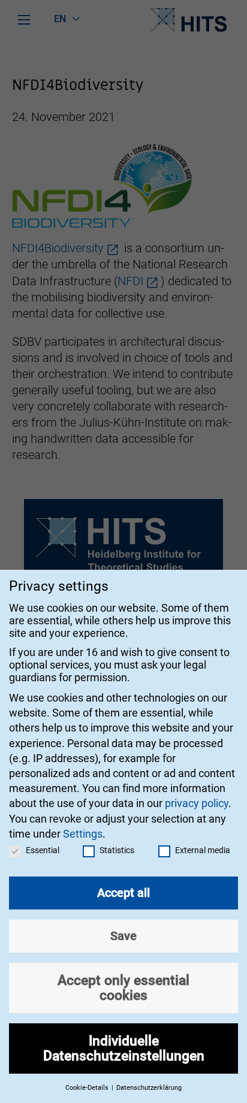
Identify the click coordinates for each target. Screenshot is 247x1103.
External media (202, 850)
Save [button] (123, 936)
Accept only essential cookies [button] (123, 987)
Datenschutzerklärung (149, 1088)
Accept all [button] (123, 893)
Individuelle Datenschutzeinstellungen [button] (123, 1048)
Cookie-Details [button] (87, 1088)
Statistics (117, 850)
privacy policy (196, 803)
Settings (83, 833)
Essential (42, 850)
